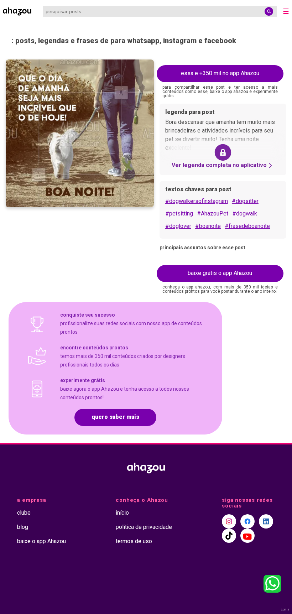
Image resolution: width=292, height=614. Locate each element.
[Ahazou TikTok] (229, 536)
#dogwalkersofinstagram (196, 201)
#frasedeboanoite (247, 226)
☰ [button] (286, 11)
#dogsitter (245, 201)
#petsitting (179, 213)
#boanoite (208, 226)
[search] (269, 11)
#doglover (178, 226)
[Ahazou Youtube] (247, 536)
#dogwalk (244, 213)
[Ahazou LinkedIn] (266, 521)
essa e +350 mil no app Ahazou (220, 73)
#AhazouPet (212, 213)
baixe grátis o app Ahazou (220, 273)
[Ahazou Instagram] (229, 521)
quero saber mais (115, 416)
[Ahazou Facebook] (247, 521)
